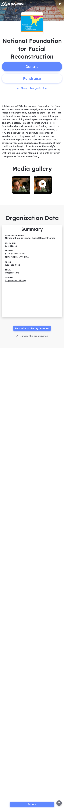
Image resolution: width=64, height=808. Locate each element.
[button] (42, 184)
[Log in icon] (60, 4)
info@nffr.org (12, 272)
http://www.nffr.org (15, 280)
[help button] (59, 803)
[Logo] (12, 4)
